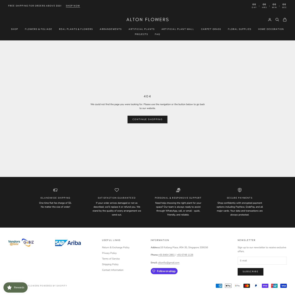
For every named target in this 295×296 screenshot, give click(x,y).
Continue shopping (147, 119)
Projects (141, 34)
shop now (73, 5)
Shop (14, 29)
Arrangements (111, 29)
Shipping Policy (110, 264)
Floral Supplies (239, 29)
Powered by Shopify (53, 286)
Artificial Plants (142, 29)
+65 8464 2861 (166, 254)
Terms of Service (111, 258)
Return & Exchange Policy (115, 247)
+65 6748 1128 (185, 254)
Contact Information (112, 270)
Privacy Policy (109, 253)
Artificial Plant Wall (177, 29)
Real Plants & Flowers (76, 29)
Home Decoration (271, 29)
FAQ (157, 34)
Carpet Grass (211, 29)
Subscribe (250, 271)
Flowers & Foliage (38, 29)
